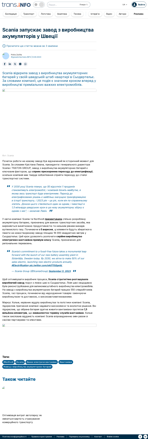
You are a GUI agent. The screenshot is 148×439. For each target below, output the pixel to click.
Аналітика (62, 14)
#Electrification (20, 265)
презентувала (53, 219)
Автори (122, 14)
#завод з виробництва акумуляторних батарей (27, 366)
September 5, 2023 (60, 271)
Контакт (98, 437)
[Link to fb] (140, 437)
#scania (20, 362)
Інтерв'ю (95, 14)
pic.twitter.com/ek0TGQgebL (45, 265)
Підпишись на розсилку (79, 437)
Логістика (46, 14)
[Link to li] (145, 437)
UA (124, 4)
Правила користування (41, 437)
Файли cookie (113, 437)
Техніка (77, 14)
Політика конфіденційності (14, 437)
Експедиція (11, 14)
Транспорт (28, 14)
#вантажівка (66, 362)
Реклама (138, 14)
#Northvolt (8, 362)
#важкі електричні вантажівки (42, 362)
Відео (109, 14)
